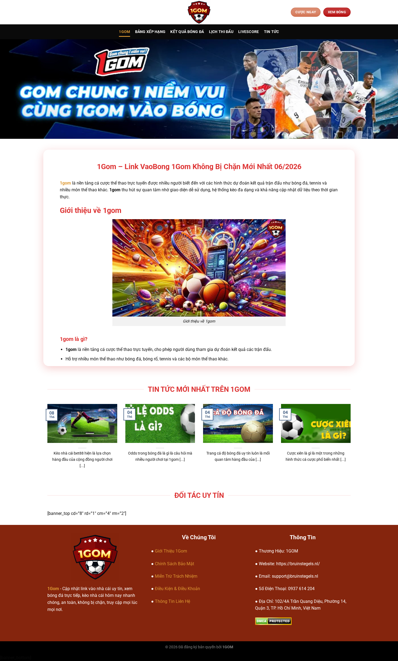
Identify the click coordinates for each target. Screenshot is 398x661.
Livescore (248, 31)
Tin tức (271, 31)
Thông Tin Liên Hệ (172, 601)
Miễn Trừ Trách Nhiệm (176, 576)
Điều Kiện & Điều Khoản (177, 588)
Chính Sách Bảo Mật (174, 563)
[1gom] (199, 12)
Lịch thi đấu (221, 31)
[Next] (342, 427)
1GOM (124, 31)
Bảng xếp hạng (150, 31)
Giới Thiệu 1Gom (171, 551)
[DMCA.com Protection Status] (273, 620)
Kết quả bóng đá (187, 31)
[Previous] (56, 427)
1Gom (53, 588)
